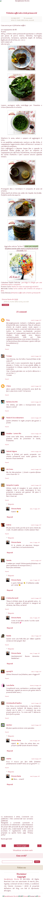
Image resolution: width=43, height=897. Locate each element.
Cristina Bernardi (12, 598)
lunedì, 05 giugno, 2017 (36, 758)
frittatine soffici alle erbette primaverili (25, 293)
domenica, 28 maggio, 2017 (35, 685)
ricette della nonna (22, 20)
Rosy (8, 320)
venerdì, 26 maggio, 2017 (36, 320)
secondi (31, 20)
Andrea (8, 525)
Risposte (11, 504)
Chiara (8, 386)
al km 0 (13, 20)
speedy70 (9, 671)
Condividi (5, 305)
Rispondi (7, 349)
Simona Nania (16, 509)
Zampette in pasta (12, 485)
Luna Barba (10, 685)
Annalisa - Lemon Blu (13, 433)
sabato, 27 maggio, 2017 (35, 508)
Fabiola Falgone (11, 451)
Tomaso (9, 356)
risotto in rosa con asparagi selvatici (24, 286)
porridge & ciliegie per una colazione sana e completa (21, 283)
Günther (9, 725)
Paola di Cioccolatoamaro (15, 418)
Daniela (8, 560)
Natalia (8, 636)
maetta (8, 759)
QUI (25, 250)
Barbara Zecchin (12, 402)
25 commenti (28, 18)
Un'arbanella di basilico (14, 703)
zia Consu (9, 469)
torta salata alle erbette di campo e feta (21, 289)
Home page (21, 846)
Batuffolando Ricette (11, 879)
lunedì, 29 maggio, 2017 (36, 703)
